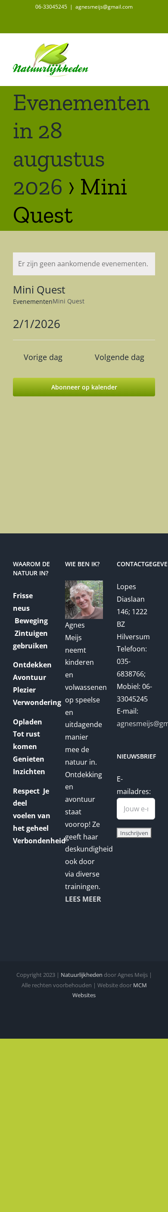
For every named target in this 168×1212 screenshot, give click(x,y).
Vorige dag (43, 357)
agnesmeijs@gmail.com (104, 6)
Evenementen (33, 301)
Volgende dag (119, 357)
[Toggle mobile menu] (151, 47)
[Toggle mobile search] (136, 47)
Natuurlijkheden (82, 975)
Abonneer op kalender (84, 387)
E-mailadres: (134, 785)
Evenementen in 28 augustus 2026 (81, 144)
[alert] (84, 263)
